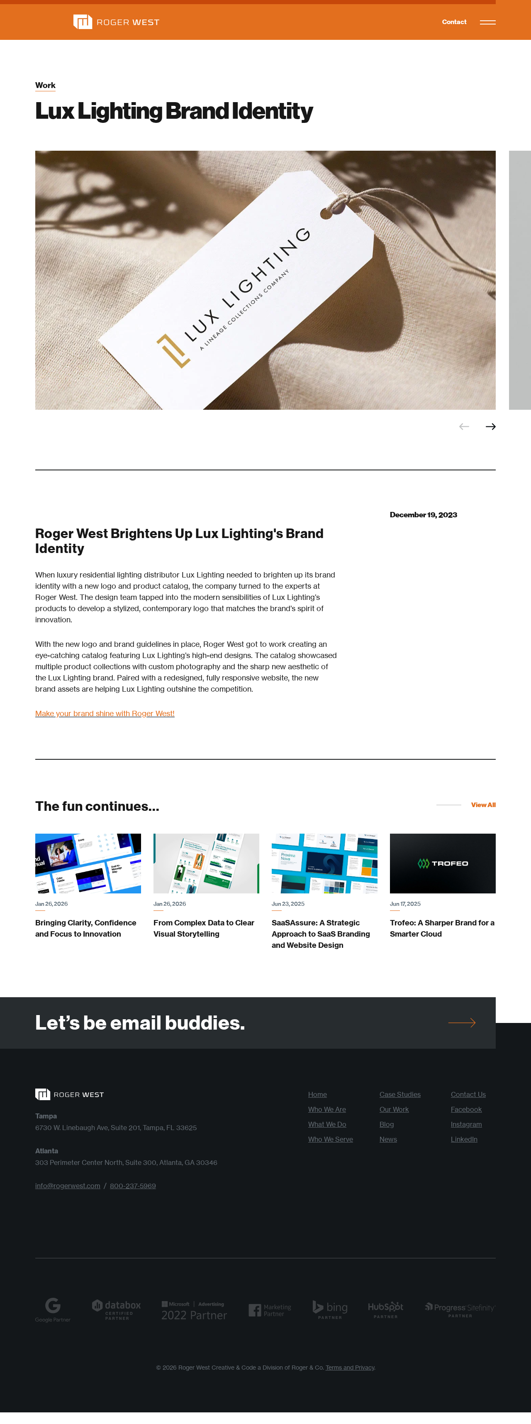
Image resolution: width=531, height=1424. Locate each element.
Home (317, 1094)
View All (483, 805)
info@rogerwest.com (67, 1186)
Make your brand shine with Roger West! (105, 713)
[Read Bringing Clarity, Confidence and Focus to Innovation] (88, 863)
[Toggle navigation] (488, 22)
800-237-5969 (133, 1186)
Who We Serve (330, 1139)
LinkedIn (464, 1139)
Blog (387, 1124)
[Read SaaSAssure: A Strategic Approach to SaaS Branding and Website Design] (325, 863)
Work (45, 85)
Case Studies (400, 1094)
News (388, 1139)
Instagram (466, 1124)
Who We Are (327, 1109)
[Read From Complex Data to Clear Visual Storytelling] (206, 863)
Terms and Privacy (350, 1367)
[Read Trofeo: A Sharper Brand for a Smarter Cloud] (443, 863)
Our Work (394, 1109)
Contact (454, 22)
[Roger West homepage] (97, 22)
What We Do (327, 1124)
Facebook (466, 1109)
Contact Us (468, 1094)
